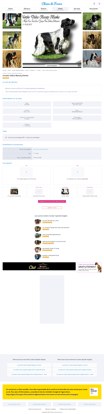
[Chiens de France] (52, 3)
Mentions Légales (50, 409)
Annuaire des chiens (90, 404)
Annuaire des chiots (14, 404)
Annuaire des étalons (64, 404)
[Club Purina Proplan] (39, 266)
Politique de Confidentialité (68, 409)
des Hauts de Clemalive (41, 149)
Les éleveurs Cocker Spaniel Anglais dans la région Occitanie (74, 369)
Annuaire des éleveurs (39, 404)
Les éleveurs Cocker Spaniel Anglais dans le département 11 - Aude (74, 374)
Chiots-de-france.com (34, 409)
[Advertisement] (52, 299)
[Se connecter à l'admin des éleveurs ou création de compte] (99, 4)
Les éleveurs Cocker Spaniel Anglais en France (74, 365)
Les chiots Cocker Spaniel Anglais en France (29, 365)
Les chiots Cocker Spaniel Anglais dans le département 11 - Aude (29, 374)
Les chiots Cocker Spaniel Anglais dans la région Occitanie (29, 369)
